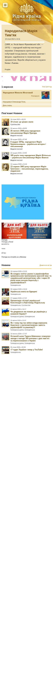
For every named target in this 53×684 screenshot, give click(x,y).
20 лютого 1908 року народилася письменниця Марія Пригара (25, 132)
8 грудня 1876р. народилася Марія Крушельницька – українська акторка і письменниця (28, 144)
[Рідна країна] (26, 11)
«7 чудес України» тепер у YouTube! (26, 350)
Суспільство (15, 124)
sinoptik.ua (14, 257)
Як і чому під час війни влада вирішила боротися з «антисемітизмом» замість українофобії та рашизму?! (28, 325)
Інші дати (46, 87)
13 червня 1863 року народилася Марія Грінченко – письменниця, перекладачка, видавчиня (29, 169)
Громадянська (15, 285)
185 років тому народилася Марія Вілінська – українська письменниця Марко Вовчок (30, 156)
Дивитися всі (45, 265)
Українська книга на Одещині (23, 292)
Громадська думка (17, 316)
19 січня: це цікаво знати (21, 122)
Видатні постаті (16, 135)
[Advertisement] (26, 506)
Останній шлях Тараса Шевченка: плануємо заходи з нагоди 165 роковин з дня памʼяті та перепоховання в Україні (30, 338)
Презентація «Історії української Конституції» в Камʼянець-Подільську (27, 301)
